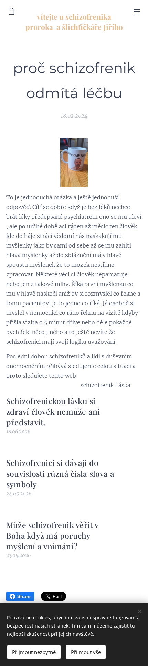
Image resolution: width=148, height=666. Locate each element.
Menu (137, 11)
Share (24, 596)
